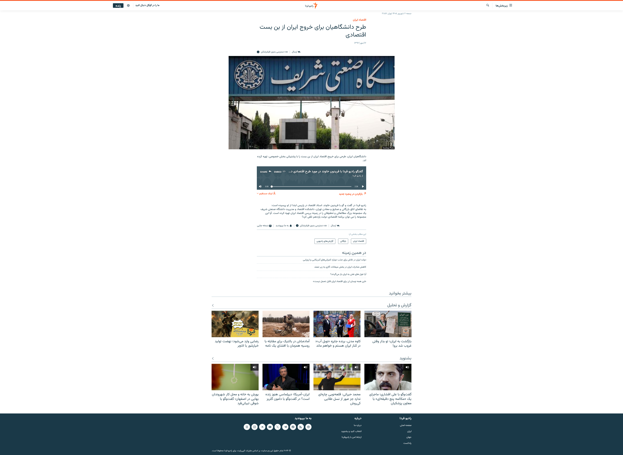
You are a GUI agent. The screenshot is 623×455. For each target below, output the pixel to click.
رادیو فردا (357, 176)
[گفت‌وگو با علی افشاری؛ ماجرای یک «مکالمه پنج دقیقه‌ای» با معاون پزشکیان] (387, 377)
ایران (409, 431)
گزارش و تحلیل (399, 305)
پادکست (407, 443)
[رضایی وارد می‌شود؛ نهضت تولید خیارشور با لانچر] (235, 324)
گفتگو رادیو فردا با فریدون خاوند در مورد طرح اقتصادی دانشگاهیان (320, 171)
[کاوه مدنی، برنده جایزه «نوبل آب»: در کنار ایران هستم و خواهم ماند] (336, 324)
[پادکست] (128, 5)
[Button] (296, 52)
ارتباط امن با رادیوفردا (351, 437)
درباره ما (357, 425)
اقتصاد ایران (359, 20)
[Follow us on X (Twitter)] (278, 427)
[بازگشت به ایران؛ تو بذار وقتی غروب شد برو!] (387, 324)
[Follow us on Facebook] (293, 427)
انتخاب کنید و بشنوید (351, 431)
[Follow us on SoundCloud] (262, 427)
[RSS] (301, 427)
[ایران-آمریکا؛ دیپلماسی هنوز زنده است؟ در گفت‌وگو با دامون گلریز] (286, 377)
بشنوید (405, 358)
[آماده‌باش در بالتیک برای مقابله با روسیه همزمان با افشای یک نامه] (286, 324)
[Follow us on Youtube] (270, 427)
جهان (408, 437)
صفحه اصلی (405, 425)
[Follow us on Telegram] (285, 427)
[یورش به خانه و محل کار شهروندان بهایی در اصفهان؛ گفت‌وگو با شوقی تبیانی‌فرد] (235, 377)
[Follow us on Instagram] (254, 427)
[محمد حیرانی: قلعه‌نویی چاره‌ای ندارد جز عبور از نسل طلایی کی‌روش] (336, 377)
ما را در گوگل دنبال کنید (147, 5)
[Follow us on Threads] (247, 427)
